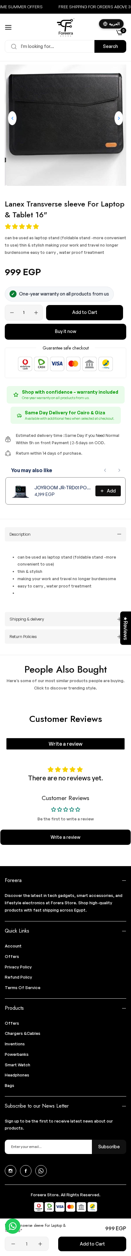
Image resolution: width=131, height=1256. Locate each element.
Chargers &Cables (22, 1033)
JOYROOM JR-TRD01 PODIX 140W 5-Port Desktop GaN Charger (63, 487)
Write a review (65, 744)
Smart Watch (17, 1064)
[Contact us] (12, 1226)
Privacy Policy (18, 966)
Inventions (15, 1043)
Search (110, 46)
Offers (12, 956)
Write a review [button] (65, 837)
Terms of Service (22, 987)
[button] (118, 118)
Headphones (17, 1074)
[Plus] (36, 313)
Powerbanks (17, 1054)
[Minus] (12, 313)
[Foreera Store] (65, 27)
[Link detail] (10, 1171)
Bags (9, 1085)
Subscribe (109, 1146)
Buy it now (65, 331)
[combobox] (65, 46)
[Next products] (119, 470)
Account (13, 945)
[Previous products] (105, 470)
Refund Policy (18, 977)
